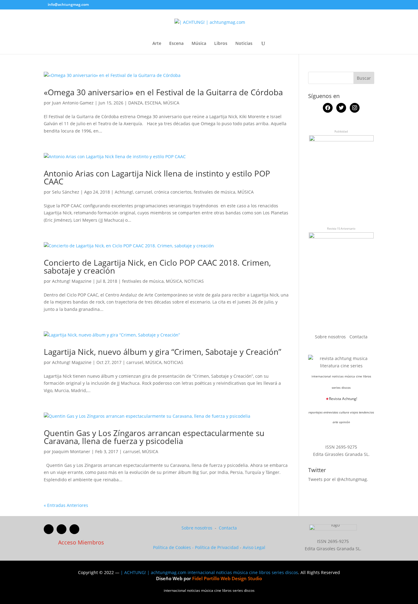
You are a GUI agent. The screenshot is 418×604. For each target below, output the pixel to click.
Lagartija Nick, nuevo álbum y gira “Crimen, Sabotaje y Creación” (162, 351)
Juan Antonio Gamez (73, 103)
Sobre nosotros (331, 337)
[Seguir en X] (61, 529)
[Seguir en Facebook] (49, 529)
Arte (156, 43)
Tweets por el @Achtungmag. (338, 479)
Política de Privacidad (217, 547)
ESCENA (153, 103)
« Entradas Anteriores (66, 505)
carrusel (143, 192)
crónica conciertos (173, 192)
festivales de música (214, 192)
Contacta (358, 337)
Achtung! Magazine (71, 281)
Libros (220, 43)
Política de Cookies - (174, 547)
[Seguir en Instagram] (74, 529)
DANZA (135, 103)
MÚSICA (171, 103)
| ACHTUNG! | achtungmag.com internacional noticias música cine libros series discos (209, 572)
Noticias (243, 43)
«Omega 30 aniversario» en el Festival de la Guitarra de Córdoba (163, 92)
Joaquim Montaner (71, 451)
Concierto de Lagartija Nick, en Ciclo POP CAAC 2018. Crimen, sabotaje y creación (157, 266)
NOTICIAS (194, 281)
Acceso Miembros (81, 542)
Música (199, 43)
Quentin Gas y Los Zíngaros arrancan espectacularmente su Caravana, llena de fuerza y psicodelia (154, 437)
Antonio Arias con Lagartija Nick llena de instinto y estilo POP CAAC (157, 177)
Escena (176, 43)
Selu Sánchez (65, 192)
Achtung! (124, 192)
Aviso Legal (254, 547)
